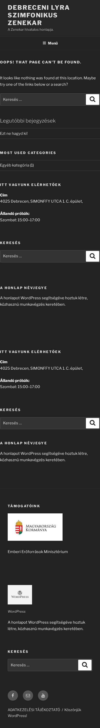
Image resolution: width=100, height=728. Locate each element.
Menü (53, 43)
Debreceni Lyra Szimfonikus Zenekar (39, 15)
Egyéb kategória (14, 165)
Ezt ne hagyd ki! (14, 133)
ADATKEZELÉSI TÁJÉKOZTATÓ (34, 710)
